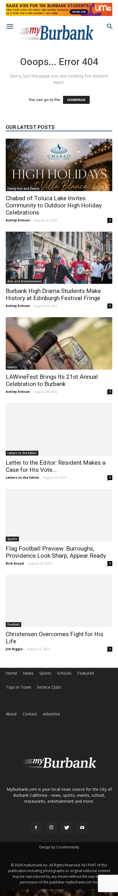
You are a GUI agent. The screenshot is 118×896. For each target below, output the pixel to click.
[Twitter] (66, 828)
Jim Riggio (14, 649)
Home (11, 673)
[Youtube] (82, 828)
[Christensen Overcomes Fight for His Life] (59, 601)
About (11, 714)
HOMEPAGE (76, 100)
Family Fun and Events (23, 189)
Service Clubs (49, 687)
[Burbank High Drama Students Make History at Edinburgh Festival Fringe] (59, 258)
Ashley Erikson (18, 220)
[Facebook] (36, 828)
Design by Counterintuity (59, 847)
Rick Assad (15, 563)
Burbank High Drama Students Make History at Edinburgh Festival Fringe (53, 295)
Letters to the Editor (22, 453)
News (28, 673)
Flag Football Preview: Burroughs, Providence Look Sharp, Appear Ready (56, 552)
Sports (12, 539)
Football (13, 624)
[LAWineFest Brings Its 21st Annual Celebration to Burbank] (59, 343)
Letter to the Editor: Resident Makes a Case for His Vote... (55, 466)
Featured (85, 673)
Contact (30, 714)
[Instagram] (51, 828)
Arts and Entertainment (24, 281)
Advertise (51, 714)
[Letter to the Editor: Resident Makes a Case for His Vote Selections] (59, 429)
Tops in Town (18, 687)
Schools (64, 673)
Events (12, 367)
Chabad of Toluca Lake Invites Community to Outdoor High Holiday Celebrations (54, 205)
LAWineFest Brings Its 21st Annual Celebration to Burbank (52, 380)
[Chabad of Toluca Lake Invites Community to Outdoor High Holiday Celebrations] (59, 165)
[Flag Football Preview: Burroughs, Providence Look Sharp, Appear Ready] (59, 515)
